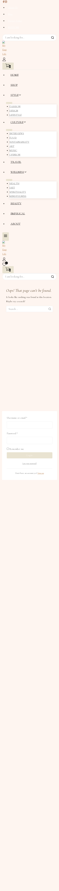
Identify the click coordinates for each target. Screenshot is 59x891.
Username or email (21, 417)
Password (16, 433)
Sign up (41, 473)
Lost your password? (29, 463)
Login (29, 455)
